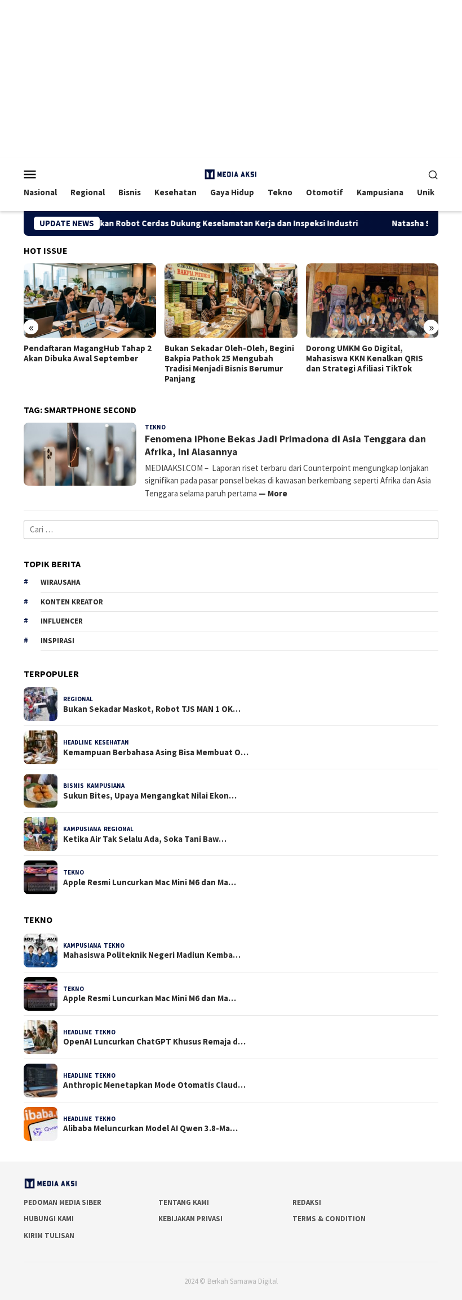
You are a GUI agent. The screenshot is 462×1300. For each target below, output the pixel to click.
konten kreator (72, 602)
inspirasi (57, 640)
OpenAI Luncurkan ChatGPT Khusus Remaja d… (154, 1042)
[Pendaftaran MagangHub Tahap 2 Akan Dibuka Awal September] (90, 300)
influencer (62, 621)
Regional (78, 699)
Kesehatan (112, 742)
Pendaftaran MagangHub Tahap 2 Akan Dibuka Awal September (88, 353)
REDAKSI (306, 1202)
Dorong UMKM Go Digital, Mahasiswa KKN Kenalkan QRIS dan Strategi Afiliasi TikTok (364, 358)
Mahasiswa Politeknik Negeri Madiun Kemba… (152, 955)
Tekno (155, 427)
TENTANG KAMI (183, 1202)
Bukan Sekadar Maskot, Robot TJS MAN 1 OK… (152, 709)
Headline (77, 742)
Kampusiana (106, 786)
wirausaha (60, 582)
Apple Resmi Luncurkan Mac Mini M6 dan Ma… (149, 882)
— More (273, 493)
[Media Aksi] (231, 173)
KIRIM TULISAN (49, 1235)
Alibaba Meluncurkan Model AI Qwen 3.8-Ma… (150, 1128)
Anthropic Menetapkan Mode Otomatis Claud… (154, 1085)
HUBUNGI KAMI (49, 1218)
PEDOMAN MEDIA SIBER (62, 1202)
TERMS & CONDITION (329, 1218)
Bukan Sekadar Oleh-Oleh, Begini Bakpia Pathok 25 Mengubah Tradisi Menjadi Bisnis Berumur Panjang (229, 363)
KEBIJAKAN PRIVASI (190, 1218)
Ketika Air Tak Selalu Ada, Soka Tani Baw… (144, 839)
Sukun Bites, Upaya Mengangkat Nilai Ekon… (150, 796)
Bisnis (73, 786)
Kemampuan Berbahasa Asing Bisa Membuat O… (155, 752)
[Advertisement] (231, 79)
